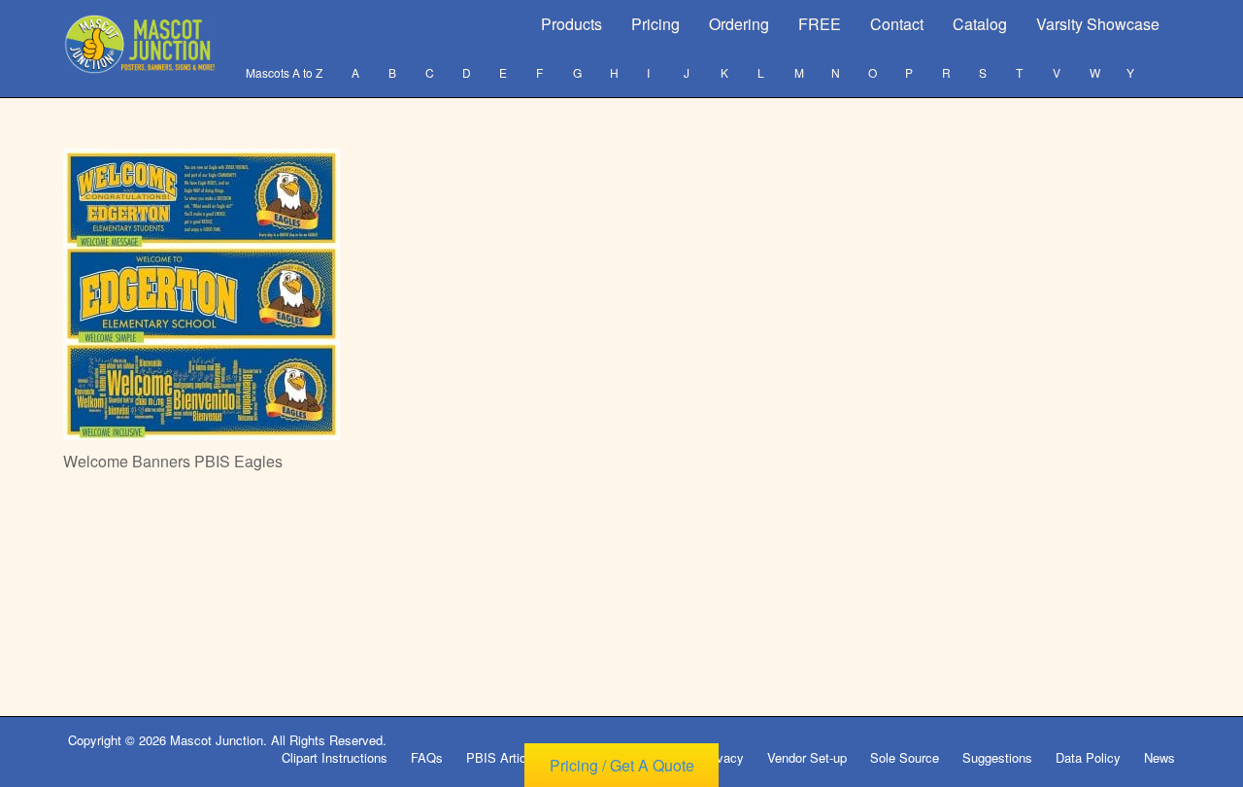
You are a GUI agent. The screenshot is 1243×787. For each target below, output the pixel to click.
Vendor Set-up (807, 757)
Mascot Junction (216, 740)
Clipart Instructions (334, 757)
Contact (897, 24)
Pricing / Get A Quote (622, 765)
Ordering (739, 24)
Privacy (722, 757)
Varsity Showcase (1097, 24)
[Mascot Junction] (142, 44)
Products (571, 24)
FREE (819, 24)
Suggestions (997, 757)
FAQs (427, 757)
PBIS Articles (504, 757)
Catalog (980, 24)
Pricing (655, 24)
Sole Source (904, 757)
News (1159, 757)
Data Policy (1088, 757)
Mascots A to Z (284, 72)
